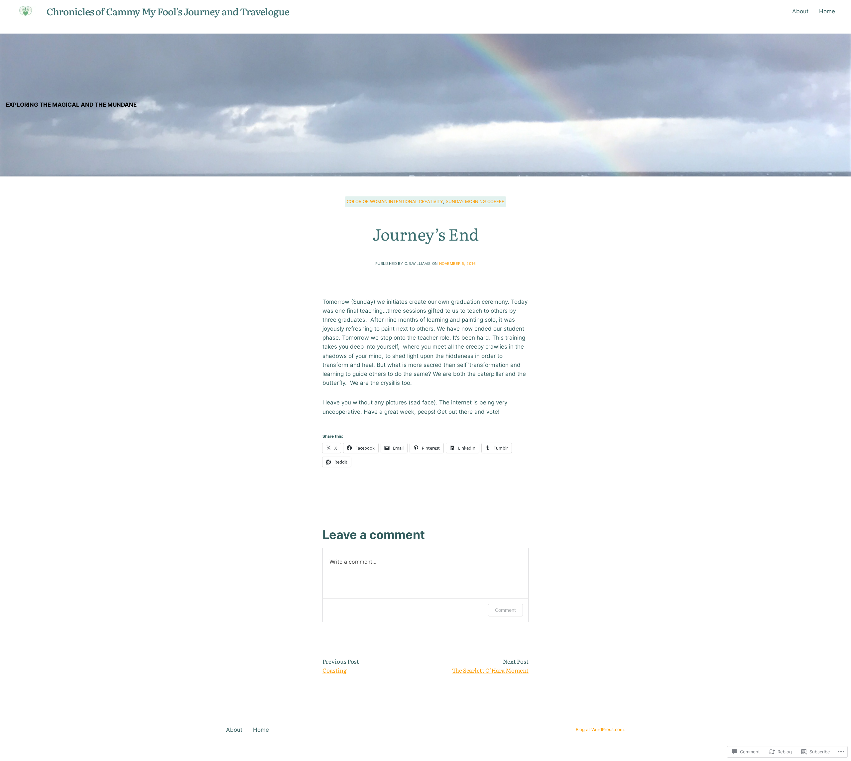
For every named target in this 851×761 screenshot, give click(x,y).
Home (827, 11)
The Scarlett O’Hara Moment (490, 670)
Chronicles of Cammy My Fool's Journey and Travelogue (168, 11)
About (800, 11)
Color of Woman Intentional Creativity (395, 201)
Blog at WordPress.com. (600, 729)
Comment (505, 610)
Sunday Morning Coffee (475, 201)
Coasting (334, 670)
